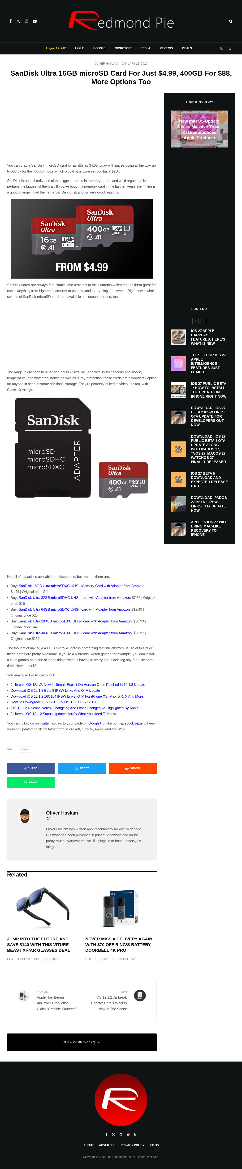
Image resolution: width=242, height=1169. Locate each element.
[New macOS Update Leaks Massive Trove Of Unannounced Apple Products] (199, 129)
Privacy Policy (132, 1145)
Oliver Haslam (106, 63)
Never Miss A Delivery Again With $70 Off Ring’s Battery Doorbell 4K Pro (118, 945)
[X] (18, 21)
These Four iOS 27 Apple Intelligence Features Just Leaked (208, 363)
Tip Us (154, 1145)
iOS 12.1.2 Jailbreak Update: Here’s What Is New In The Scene (109, 1000)
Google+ (95, 723)
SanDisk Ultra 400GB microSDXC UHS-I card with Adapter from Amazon (75, 633)
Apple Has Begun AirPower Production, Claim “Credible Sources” (56, 1000)
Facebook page (131, 723)
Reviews (166, 48)
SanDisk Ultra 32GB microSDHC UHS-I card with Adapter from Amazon (74, 598)
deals (26, 749)
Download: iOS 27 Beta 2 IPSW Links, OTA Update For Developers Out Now (208, 416)
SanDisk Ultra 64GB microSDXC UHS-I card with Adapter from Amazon (74, 609)
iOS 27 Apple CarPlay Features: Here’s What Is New (208, 337)
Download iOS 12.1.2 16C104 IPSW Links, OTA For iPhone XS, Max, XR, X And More (77, 696)
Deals (187, 48)
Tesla (145, 48)
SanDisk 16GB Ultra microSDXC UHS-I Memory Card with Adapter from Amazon (81, 586)
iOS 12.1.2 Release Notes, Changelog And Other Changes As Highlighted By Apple (74, 708)
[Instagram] (26, 21)
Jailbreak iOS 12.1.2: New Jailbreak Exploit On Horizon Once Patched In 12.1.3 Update (78, 685)
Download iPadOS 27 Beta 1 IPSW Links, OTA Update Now (209, 504)
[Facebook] (10, 21)
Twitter (45, 723)
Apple (79, 48)
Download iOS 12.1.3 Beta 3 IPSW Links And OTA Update (55, 690)
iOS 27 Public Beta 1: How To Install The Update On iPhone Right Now (208, 390)
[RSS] (221, 48)
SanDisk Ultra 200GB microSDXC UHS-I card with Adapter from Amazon (75, 621)
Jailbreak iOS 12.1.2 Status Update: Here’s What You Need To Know (63, 714)
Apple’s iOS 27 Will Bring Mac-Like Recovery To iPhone (209, 528)
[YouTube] (34, 21)
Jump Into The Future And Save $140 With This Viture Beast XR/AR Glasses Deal (38, 945)
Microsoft (123, 48)
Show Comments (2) (79, 1042)
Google (99, 48)
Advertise (107, 1145)
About (88, 1145)
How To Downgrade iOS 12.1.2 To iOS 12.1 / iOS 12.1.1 (53, 702)
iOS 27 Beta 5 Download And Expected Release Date (209, 479)
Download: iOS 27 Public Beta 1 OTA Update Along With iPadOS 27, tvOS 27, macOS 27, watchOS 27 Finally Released (208, 449)
